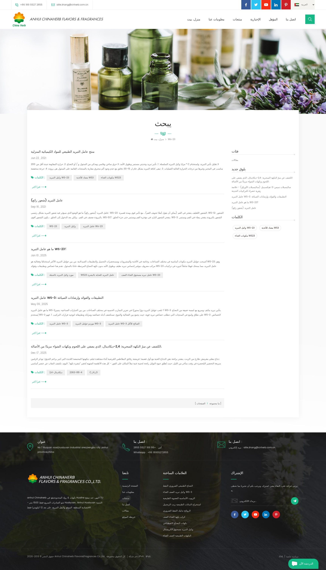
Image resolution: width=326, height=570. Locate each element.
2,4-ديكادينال (55, 372)
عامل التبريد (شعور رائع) (244, 208)
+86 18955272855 (158, 452)
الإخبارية (255, 19)
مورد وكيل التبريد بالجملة (61, 275)
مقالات (235, 160)
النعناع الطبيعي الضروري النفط (178, 486)
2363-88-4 (76, 372)
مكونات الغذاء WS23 (245, 236)
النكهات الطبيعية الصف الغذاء (177, 536)
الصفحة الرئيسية (130, 486)
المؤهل (273, 19)
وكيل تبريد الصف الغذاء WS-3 (177, 492)
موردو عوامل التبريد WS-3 (88, 324)
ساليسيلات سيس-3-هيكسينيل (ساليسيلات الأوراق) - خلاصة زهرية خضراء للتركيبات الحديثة (261, 189)
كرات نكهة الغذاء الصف (174, 517)
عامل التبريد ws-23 (93, 226)
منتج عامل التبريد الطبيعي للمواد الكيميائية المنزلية (63, 151)
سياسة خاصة (292, 556)
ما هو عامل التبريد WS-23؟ (245, 202)
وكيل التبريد (70, 226)
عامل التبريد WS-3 (58, 324)
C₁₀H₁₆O (94, 372)
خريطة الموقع (128, 517)
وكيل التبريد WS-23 (244, 228)
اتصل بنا (291, 19)
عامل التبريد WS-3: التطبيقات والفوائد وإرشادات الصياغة (259, 197)
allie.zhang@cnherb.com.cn (72, 5)
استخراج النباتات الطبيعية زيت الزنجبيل (182, 504)
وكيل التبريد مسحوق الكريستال (178, 529)
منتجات (237, 19)
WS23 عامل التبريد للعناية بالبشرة (97, 275)
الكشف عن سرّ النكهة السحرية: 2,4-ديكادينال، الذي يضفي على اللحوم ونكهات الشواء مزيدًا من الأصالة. (262, 179)
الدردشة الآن (306, 564)
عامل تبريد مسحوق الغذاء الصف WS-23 (140, 275)
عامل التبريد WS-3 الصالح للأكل (123, 324)
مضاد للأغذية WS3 (270, 228)
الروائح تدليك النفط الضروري (177, 511)
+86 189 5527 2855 (31, 5)
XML (281, 556)
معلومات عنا (217, 19)
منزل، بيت (193, 19)
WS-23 (53, 226)
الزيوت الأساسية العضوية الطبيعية (179, 498)
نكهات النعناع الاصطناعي (175, 523)
